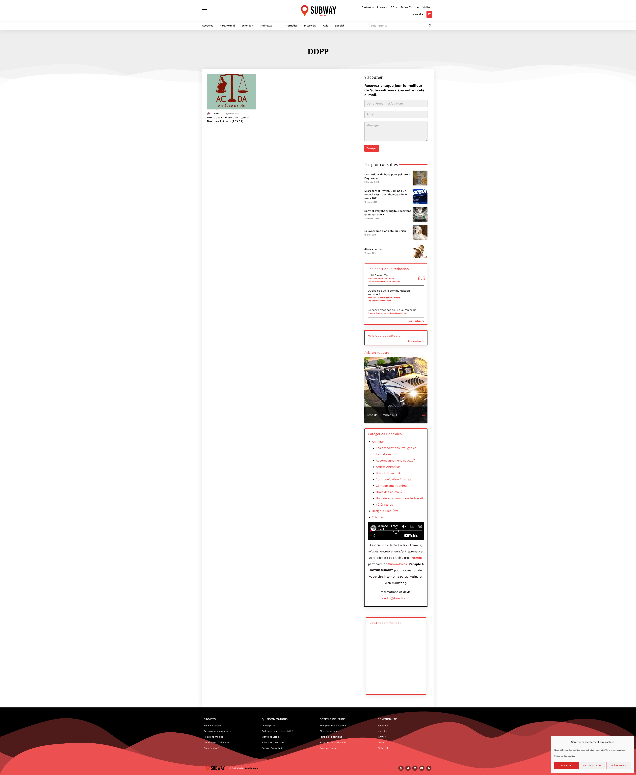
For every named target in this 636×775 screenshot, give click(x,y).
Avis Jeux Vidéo (375, 279)
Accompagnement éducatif (395, 460)
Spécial (339, 25)
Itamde (416, 557)
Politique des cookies (564, 756)
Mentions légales (271, 736)
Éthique (377, 517)
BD (393, 7)
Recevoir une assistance (217, 731)
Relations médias (213, 736)
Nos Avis (396, 282)
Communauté (211, 748)
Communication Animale (388, 298)
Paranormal (227, 25)
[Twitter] (408, 768)
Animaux (266, 25)
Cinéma (366, 7)
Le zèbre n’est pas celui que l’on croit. (392, 309)
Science (246, 25)
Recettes (207, 25)
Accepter (566, 765)
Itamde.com (251, 768)
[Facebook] (401, 768)
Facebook (383, 725)
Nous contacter (212, 725)
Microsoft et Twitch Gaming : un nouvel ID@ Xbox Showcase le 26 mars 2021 (386, 194)
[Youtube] (421, 768)
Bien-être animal (388, 473)
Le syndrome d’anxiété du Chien (385, 230)
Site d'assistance (329, 731)
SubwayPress (397, 564)
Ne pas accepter (593, 765)
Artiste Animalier (388, 466)
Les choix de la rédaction (379, 282)
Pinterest (383, 748)
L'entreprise (268, 725)
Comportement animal (392, 485)
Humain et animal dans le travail (399, 498)
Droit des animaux (389, 492)
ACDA (216, 113)
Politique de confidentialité (277, 731)
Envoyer (371, 148)
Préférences (618, 765)
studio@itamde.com (395, 598)
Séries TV (406, 7)
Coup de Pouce (375, 313)
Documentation (328, 748)
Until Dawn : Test (379, 275)
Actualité (291, 25)
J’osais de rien (373, 249)
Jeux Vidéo (423, 7)
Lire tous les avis (416, 321)
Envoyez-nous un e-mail (333, 725)
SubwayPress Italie (272, 748)
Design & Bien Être (385, 511)
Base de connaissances (333, 742)
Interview (310, 25)
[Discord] (415, 768)
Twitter (382, 736)
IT (429, 14)
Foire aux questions (273, 742)
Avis (325, 25)
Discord (382, 742)
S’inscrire (417, 14)
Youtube (382, 731)
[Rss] (428, 768)
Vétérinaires (384, 504)
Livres (381, 7)
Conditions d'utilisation (217, 742)
